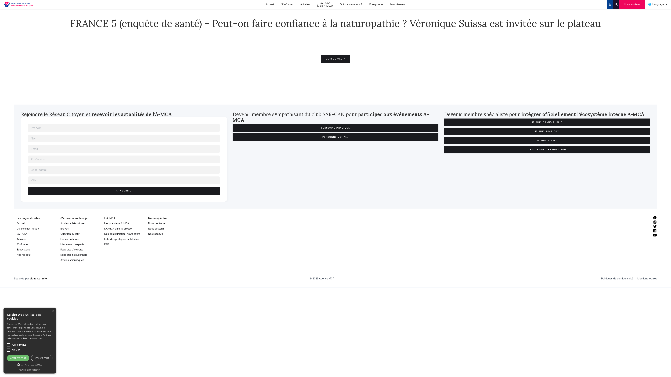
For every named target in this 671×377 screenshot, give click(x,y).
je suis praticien (547, 131)
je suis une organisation (547, 149)
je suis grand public (547, 122)
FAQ (106, 244)
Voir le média (335, 58)
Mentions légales (647, 278)
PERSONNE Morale (335, 137)
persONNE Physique (335, 128)
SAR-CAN (22, 233)
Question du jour (70, 233)
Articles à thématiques (73, 223)
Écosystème (24, 249)
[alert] (29, 341)
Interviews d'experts (72, 244)
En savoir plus (35, 338)
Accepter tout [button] (18, 358)
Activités (305, 4)
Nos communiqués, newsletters (122, 233)
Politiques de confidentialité (617, 278)
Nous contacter (157, 223)
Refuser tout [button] (41, 358)
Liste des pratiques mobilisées (121, 239)
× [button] (53, 310)
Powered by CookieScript (29, 370)
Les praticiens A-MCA (116, 223)
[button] (29, 365)
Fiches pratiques (70, 239)
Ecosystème (376, 4)
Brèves (64, 228)
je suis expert (547, 140)
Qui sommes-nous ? (351, 4)
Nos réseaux (397, 4)
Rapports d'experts (71, 249)
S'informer (287, 4)
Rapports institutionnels (73, 254)
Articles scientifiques (72, 259)
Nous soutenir (632, 4)
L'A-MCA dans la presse (118, 228)
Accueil (270, 4)
